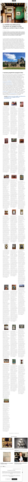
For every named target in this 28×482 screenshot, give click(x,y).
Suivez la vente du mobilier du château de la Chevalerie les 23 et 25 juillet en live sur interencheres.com (14, 97)
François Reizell (5, 91)
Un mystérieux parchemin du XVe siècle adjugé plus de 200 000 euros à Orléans (6, 463)
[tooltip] (9, 433)
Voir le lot (6, 134)
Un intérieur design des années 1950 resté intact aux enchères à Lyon (20, 450)
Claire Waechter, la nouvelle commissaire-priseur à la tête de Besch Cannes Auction (20, 463)
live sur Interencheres (13, 93)
